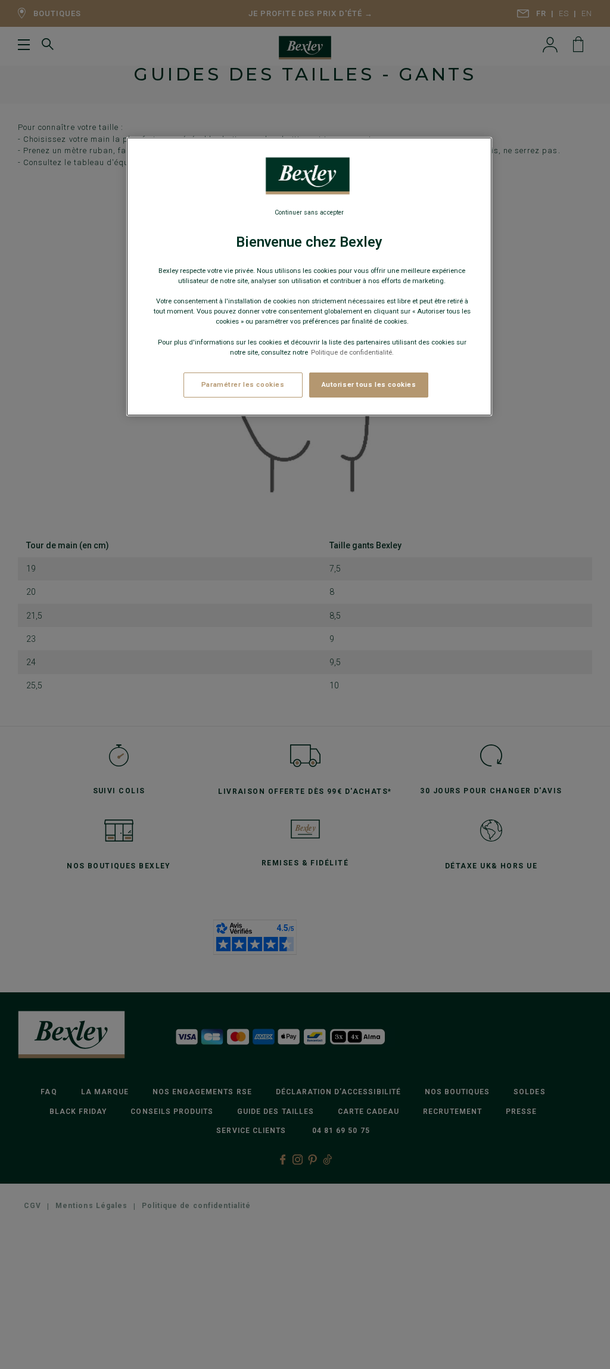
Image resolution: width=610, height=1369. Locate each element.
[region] (309, 276)
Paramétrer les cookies (243, 384)
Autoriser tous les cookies (369, 384)
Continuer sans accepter (309, 212)
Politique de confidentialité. (352, 352)
